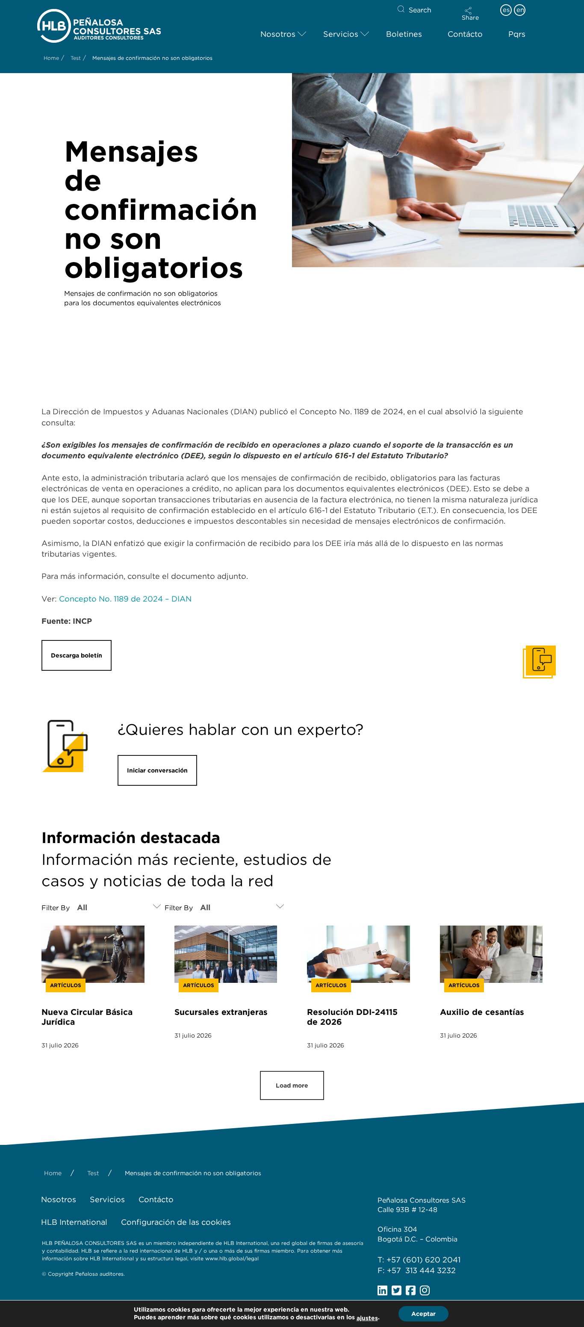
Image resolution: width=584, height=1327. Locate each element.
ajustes (367, 1318)
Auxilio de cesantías (482, 1012)
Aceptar (423, 1313)
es (506, 10)
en (520, 10)
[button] (470, 13)
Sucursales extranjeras (221, 1012)
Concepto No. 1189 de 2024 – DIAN (125, 598)
